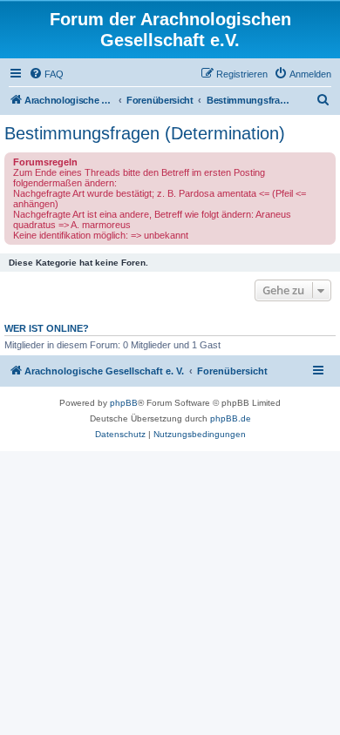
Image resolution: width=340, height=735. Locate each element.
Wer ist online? (46, 328)
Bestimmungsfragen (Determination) (144, 133)
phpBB (124, 403)
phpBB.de (230, 418)
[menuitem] (46, 74)
